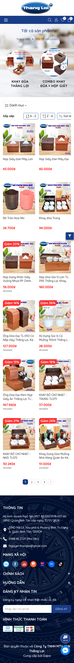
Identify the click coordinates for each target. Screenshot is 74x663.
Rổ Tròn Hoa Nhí (13, 218)
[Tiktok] (60, 563)
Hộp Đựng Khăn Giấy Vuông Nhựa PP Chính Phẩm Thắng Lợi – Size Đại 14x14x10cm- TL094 (18, 279)
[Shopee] (33, 563)
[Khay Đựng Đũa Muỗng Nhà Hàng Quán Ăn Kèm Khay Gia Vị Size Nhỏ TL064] (55, 434)
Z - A (49, 116)
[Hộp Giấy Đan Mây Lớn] (19, 139)
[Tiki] (51, 563)
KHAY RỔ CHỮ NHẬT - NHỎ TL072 (17, 456)
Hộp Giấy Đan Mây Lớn (18, 159)
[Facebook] (15, 563)
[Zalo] (6, 563)
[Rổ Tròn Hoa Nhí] (19, 198)
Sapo (47, 656)
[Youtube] (24, 563)
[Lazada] (42, 563)
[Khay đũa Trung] (55, 198)
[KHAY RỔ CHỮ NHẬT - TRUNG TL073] (55, 375)
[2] (50, 482)
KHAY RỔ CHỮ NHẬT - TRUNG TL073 (53, 397)
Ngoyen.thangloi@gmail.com (28, 546)
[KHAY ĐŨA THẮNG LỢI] (20, 68)
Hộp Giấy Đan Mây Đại (54, 159)
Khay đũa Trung (49, 218)
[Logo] (37, 8)
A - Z (32, 116)
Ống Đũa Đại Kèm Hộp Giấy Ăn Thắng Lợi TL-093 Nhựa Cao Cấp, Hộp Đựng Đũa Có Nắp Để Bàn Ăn (19, 397)
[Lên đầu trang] (65, 627)
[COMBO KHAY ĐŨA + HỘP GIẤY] (54, 68)
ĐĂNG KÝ (61, 609)
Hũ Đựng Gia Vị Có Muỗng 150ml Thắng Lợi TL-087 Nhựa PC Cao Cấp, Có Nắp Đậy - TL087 (54, 338)
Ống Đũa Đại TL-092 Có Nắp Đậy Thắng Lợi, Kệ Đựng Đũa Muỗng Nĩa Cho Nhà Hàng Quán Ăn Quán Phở (18, 338)
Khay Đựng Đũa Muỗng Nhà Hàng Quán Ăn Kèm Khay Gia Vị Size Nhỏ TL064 (55, 456)
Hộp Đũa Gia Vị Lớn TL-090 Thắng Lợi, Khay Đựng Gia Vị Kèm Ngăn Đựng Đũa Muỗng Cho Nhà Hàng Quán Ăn (54, 279)
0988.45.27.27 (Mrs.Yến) (24, 539)
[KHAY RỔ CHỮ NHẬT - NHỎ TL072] (19, 434)
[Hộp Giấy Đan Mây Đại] (55, 139)
